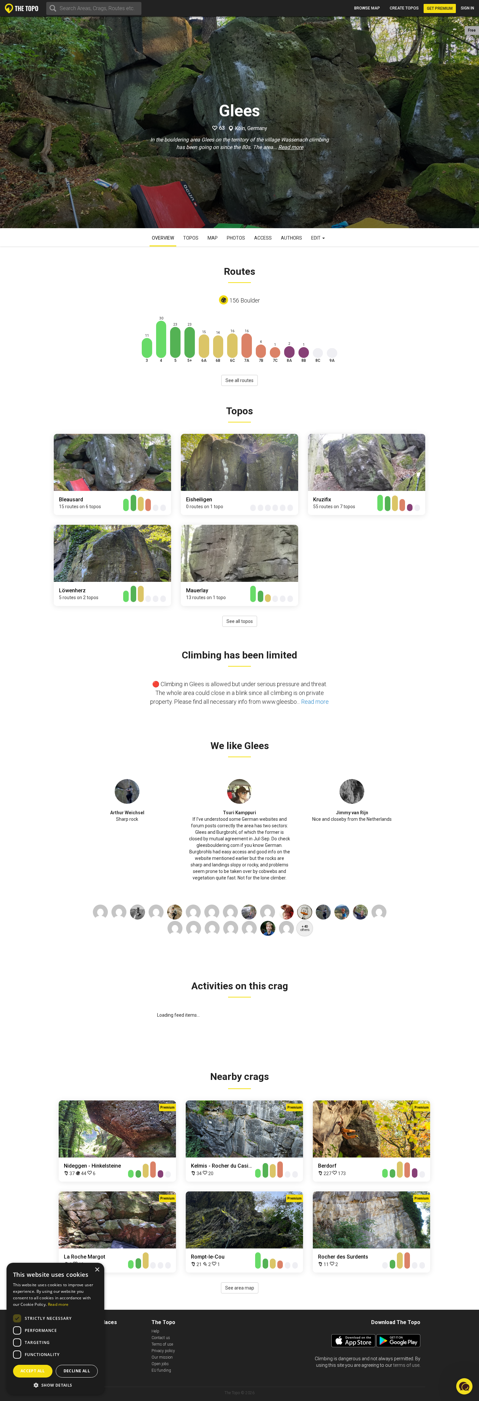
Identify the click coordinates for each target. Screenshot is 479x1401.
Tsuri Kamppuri (239, 812)
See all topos (239, 621)
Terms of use (162, 1344)
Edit (316, 238)
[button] (55, 1385)
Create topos (404, 8)
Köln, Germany (251, 128)
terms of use (406, 1365)
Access (263, 238)
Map (213, 238)
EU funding (161, 1370)
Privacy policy (163, 1351)
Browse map (367, 8)
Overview (163, 238)
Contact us (161, 1337)
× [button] (96, 1269)
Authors (291, 238)
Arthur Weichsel (127, 812)
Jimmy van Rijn (352, 812)
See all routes (239, 380)
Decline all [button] (77, 1371)
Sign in (467, 8)
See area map (239, 1287)
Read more (290, 147)
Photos (236, 238)
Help (155, 1331)
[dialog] (55, 1328)
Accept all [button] (33, 1371)
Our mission (162, 1357)
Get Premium (440, 8)
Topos (190, 238)
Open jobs (160, 1364)
